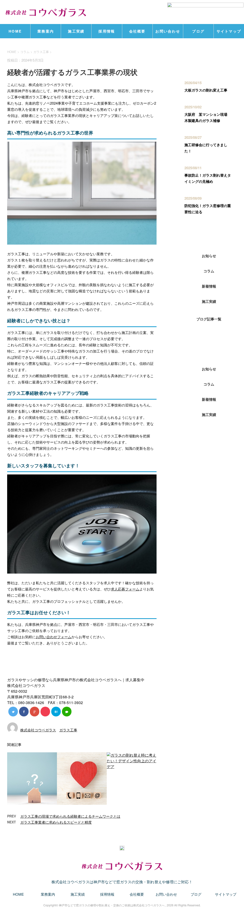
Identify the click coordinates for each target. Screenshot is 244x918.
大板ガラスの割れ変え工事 (205, 90)
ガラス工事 (41, 51)
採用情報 (106, 31)
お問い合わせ (167, 31)
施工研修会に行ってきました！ (205, 148)
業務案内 (45, 31)
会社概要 (137, 31)
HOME (15, 31)
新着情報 (209, 286)
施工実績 (76, 31)
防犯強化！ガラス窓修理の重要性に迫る (207, 208)
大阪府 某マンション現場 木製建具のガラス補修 (207, 117)
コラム (208, 271)
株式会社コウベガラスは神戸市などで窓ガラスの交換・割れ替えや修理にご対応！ (122, 881)
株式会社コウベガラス (38, 729)
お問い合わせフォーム (53, 636)
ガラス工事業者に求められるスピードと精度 (56, 822)
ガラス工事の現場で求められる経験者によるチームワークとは (70, 816)
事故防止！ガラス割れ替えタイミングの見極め (207, 178)
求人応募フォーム (125, 588)
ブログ (198, 31)
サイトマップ (229, 31)
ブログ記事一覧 (208, 319)
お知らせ (209, 255)
